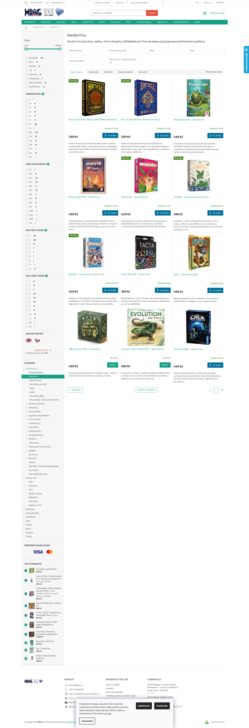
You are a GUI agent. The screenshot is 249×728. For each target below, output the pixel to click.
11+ (32, 148)
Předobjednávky (36, 372)
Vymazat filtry (42, 350)
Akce (33, 62)
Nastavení (87, 721)
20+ (33, 182)
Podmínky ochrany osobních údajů (120, 695)
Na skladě (36, 58)
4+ (32, 107)
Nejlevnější (93, 72)
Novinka (34, 66)
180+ (33, 219)
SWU (31, 481)
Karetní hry (33, 376)
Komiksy (29, 532)
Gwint (32, 392)
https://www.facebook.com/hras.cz (84, 693)
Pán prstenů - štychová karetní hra (44, 399)
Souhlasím (162, 705)
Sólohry (32, 462)
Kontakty (120, 3)
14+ (33, 144)
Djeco (28, 528)
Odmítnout (144, 705)
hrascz (72, 698)
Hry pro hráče (35, 411)
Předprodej (36, 78)
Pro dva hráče (35, 419)
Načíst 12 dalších (146, 390)
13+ (33, 140)
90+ (33, 206)
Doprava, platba (102, 3)
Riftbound (33, 497)
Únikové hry (34, 442)
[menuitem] (30, 22)
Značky (29, 536)
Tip (32, 70)
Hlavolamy (30, 509)
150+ (33, 214)
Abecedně (143, 72)
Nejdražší (108, 72)
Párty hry (32, 438)
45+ (33, 198)
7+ (32, 120)
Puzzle (29, 524)
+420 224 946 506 (76, 689)
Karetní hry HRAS (37, 396)
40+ (32, 194)
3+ (32, 103)
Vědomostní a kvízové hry (40, 446)
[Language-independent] (37, 340)
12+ (33, 136)
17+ (32, 157)
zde (109, 713)
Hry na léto (33, 470)
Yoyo (28, 520)
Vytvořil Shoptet (218, 722)
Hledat (152, 13)
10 (32, 314)
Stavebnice (31, 517)
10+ (33, 132)
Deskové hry (31, 368)
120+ (33, 210)
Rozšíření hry (37, 86)
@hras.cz (73, 706)
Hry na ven (33, 454)
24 (32, 326)
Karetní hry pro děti (38, 384)
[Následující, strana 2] (216, 389)
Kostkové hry (34, 423)
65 (222, 389)
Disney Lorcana (35, 493)
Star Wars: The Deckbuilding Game (44, 466)
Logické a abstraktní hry (39, 415)
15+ (33, 153)
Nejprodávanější (125, 72)
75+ (32, 223)
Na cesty (32, 458)
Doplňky (32, 450)
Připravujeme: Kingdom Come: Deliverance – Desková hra (160, 698)
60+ (33, 202)
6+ (32, 115)
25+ (33, 186)
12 (32, 318)
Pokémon (33, 485)
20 (32, 322)
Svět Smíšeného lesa (38, 474)
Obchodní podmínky (139, 3)
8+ (33, 124)
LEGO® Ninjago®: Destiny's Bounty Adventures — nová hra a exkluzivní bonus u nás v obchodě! (162, 687)
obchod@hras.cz (76, 685)
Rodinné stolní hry (36, 403)
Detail (112, 365)
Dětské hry (33, 407)
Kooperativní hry (36, 435)
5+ (32, 111)
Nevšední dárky (32, 513)
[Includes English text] (29, 340)
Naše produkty (37, 82)
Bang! (32, 388)
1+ (32, 264)
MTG (31, 489)
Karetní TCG (31, 477)
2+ (32, 268)
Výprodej (35, 74)
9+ (32, 128)
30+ (33, 190)
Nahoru (76, 390)
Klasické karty (36, 380)
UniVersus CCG (35, 505)
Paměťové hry (35, 431)
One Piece (33, 501)
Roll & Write (34, 427)
